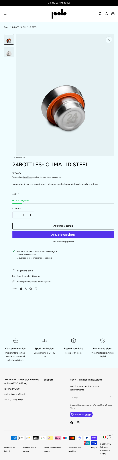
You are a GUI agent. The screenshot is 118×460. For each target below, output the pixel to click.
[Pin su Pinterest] (30, 288)
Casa (6, 27)
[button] (5, 14)
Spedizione (27, 177)
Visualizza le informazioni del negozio (34, 258)
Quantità (16, 208)
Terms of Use (99, 405)
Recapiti (94, 448)
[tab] (9, 39)
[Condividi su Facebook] (21, 288)
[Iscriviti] (110, 397)
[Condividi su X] (25, 288)
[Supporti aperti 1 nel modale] (109, 39)
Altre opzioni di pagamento (63, 241)
